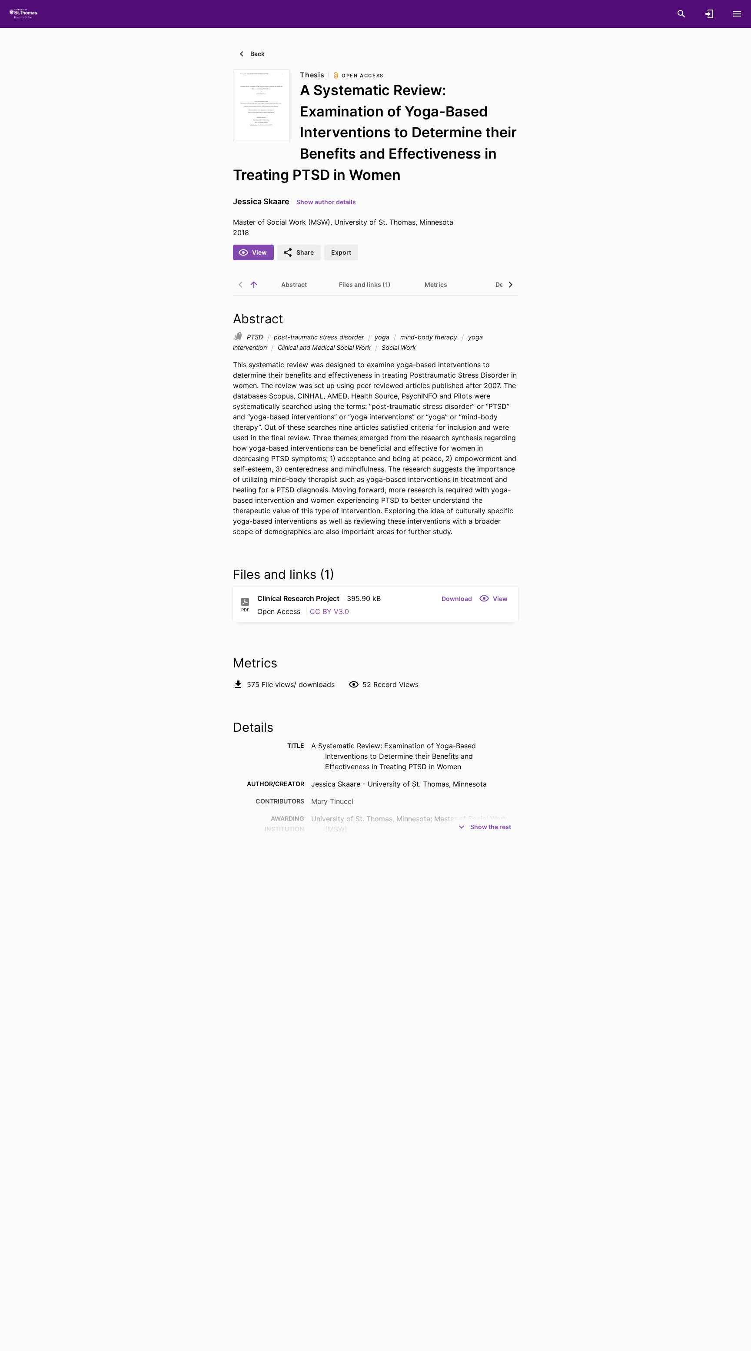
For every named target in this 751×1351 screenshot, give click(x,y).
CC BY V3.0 (329, 611)
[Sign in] (709, 13)
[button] (456, 598)
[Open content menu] (737, 13)
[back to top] (254, 284)
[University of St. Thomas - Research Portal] (24, 13)
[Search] (681, 13)
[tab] (294, 284)
